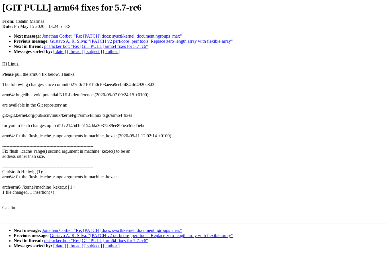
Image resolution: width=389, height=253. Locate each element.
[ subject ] (93, 51)
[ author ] (111, 51)
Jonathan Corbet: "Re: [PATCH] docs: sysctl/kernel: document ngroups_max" (112, 36)
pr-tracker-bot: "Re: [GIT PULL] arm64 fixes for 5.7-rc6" (96, 46)
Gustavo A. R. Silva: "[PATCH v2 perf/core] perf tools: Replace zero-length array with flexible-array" (141, 41)
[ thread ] (75, 51)
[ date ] (59, 51)
